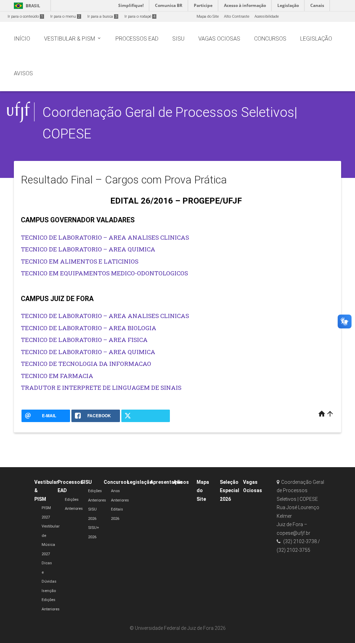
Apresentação (166, 482)
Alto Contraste (236, 16)
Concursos (116, 482)
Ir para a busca (102, 16)
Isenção (49, 591)
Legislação (140, 482)
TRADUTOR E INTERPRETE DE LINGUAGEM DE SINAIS (101, 388)
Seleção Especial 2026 (229, 490)
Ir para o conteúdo (25, 16)
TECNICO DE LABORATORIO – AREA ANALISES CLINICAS (105, 237)
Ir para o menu (65, 16)
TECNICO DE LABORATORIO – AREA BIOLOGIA (88, 328)
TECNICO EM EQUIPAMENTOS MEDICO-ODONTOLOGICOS (104, 273)
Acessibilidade (266, 16)
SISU (86, 482)
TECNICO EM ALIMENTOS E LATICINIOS (79, 261)
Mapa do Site (208, 16)
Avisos (181, 482)
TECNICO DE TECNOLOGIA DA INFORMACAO (86, 364)
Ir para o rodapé (139, 16)
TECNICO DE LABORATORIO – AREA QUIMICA (88, 249)
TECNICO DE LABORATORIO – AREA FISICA (84, 340)
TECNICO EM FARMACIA (57, 376)
